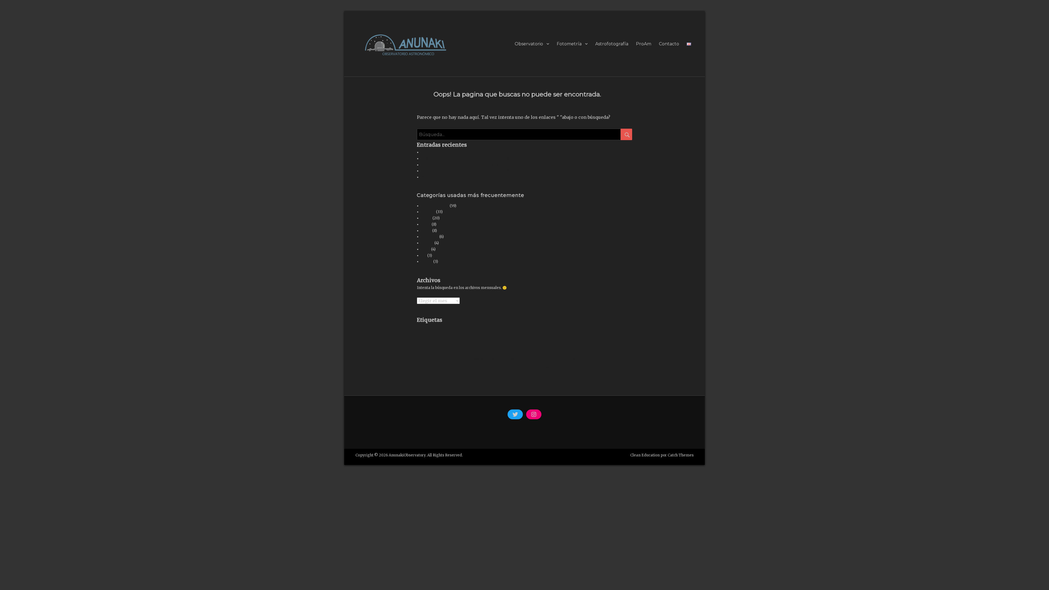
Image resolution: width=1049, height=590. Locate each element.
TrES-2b (527, 367)
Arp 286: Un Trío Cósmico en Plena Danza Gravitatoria (469, 165)
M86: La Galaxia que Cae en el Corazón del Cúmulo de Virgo (474, 177)
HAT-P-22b (617, 333)
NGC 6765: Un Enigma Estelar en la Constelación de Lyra (471, 158)
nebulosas (531, 357)
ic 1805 (608, 347)
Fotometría (569, 43)
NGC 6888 (567, 358)
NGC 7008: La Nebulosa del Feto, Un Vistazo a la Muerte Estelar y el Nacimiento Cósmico (499, 171)
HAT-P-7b (582, 333)
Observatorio (529, 43)
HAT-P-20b (599, 333)
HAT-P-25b (424, 347)
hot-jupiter (531, 345)
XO (423, 255)
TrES (425, 249)
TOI (515, 367)
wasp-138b (617, 367)
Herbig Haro (498, 347)
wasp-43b (568, 367)
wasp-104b (600, 367)
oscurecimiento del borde (441, 367)
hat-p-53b (441, 347)
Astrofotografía (611, 43)
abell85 (423, 333)
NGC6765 (553, 358)
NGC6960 (583, 358)
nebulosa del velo (503, 358)
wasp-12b (553, 367)
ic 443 (597, 347)
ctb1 (485, 333)
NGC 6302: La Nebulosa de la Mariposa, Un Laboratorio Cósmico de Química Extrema (497, 152)
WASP (426, 218)
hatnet (480, 346)
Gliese (426, 261)
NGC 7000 (598, 358)
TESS (426, 224)
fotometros (512, 333)
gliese (553, 332)
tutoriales (429, 236)
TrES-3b (540, 367)
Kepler (427, 243)
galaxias (534, 332)
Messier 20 (481, 358)
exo (496, 331)
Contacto (669, 43)
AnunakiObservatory (407, 455)
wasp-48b (583, 367)
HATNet (428, 212)
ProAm (643, 43)
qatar (472, 367)
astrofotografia (435, 205)
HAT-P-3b (567, 333)
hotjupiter (572, 345)
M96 (441, 358)
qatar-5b (485, 367)
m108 (450, 358)
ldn (616, 347)
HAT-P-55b (461, 346)
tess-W (505, 367)
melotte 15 (464, 358)
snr (496, 367)
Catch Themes (681, 455)
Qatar (426, 230)
